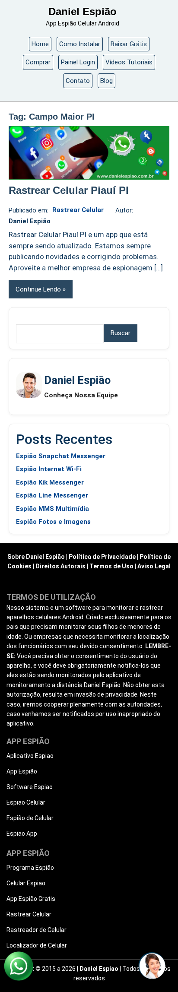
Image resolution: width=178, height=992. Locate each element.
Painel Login (78, 62)
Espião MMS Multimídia (52, 509)
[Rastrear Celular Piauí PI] (89, 153)
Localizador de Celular (36, 945)
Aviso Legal (154, 566)
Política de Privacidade (102, 556)
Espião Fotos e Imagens (53, 522)
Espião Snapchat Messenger (60, 456)
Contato (78, 81)
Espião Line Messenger (52, 495)
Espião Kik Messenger (50, 482)
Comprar (38, 62)
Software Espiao (29, 786)
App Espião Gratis (30, 898)
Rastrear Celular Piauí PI (69, 190)
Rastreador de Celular (36, 929)
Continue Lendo (38, 289)
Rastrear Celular (78, 210)
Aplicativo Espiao (30, 755)
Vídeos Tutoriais (129, 62)
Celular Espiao (25, 883)
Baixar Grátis (129, 44)
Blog (106, 81)
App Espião (21, 771)
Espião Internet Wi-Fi (49, 469)
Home (40, 44)
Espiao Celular (25, 802)
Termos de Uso (111, 566)
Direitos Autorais (60, 566)
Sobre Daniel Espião (36, 556)
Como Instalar (79, 44)
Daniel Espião (82, 11)
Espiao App (21, 833)
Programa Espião (30, 867)
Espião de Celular (30, 818)
